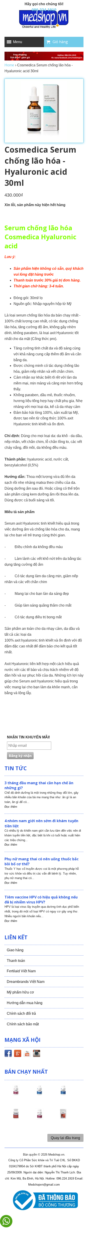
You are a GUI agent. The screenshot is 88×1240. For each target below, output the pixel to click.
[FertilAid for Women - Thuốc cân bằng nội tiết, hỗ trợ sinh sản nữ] (16, 1118)
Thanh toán (16, 961)
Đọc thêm (11, 806)
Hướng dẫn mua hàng (24, 1003)
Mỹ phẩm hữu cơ (20, 992)
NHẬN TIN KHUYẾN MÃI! (28, 737)
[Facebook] (8, 1054)
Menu (17, 42)
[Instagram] (36, 1054)
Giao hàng (15, 950)
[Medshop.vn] (44, 19)
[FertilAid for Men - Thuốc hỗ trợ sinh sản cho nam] (63, 1094)
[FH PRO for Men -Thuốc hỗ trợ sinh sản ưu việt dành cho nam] (39, 1094)
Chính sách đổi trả (21, 1013)
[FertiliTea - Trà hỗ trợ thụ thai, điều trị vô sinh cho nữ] (63, 1118)
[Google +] (17, 1054)
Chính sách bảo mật (23, 1024)
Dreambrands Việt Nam (25, 982)
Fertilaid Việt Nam (21, 971)
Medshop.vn (56, 1154)
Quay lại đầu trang (65, 1138)
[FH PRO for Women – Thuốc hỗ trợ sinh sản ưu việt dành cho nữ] (16, 1094)
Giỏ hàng (60, 41)
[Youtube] (27, 1054)
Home (9, 65)
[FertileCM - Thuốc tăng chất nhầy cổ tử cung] (39, 1118)
